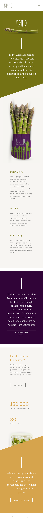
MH (30, 517)
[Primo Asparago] (2, 5)
